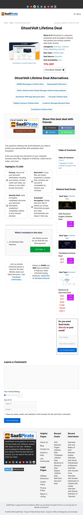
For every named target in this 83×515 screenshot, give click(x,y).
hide (61, 160)
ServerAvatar (72, 512)
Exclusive (58, 56)
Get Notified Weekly (67, 350)
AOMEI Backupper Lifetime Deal (30, 84)
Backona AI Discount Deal (58, 465)
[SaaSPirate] (9, 14)
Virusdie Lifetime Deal (57, 97)
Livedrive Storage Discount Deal (56, 103)
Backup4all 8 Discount (57, 84)
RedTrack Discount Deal (58, 480)
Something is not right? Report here (24, 63)
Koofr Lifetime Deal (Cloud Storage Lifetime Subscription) (41, 90)
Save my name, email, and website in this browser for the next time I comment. (38, 414)
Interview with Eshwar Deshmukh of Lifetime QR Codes (73, 481)
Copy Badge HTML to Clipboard (24, 131)
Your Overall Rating (12, 392)
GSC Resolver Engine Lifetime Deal (65, 216)
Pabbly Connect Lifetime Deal (26, 103)
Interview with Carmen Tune (73, 470)
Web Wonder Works (38, 512)
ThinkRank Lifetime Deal (58, 457)
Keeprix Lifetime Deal (57, 473)
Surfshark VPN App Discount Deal (30, 97)
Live (60, 60)
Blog (42, 446)
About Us (44, 442)
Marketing (53, 49)
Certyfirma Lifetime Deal (41, 109)
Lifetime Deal (58, 53)
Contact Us (44, 449)
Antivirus (57, 47)
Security (61, 49)
